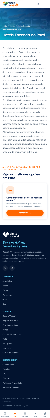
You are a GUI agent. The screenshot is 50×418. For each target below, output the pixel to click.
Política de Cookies (11, 387)
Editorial (6, 378)
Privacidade (7, 406)
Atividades (7, 281)
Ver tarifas (23, 212)
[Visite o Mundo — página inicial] (11, 4)
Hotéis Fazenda (24, 26)
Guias (5, 299)
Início (5, 26)
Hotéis (12, 26)
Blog (4, 304)
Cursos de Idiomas (11, 352)
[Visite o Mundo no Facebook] (12, 268)
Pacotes (6, 290)
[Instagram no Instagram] (5, 268)
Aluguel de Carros (10, 320)
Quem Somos (8, 364)
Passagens (7, 295)
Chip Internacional (10, 325)
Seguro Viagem (9, 316)
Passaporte (7, 343)
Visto (5, 339)
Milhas (5, 330)
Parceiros (6, 369)
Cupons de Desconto (12, 334)
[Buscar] (38, 4)
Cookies (17, 406)
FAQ (4, 374)
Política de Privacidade (12, 383)
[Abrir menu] (44, 4)
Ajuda (25, 406)
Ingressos (7, 348)
